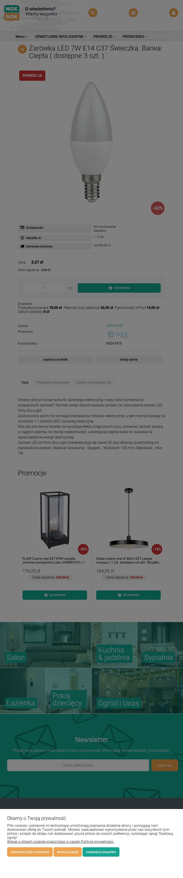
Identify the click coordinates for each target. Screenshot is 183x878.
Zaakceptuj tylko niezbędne (29, 852)
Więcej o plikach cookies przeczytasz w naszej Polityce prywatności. (60, 841)
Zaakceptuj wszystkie (101, 852)
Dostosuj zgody (67, 852)
